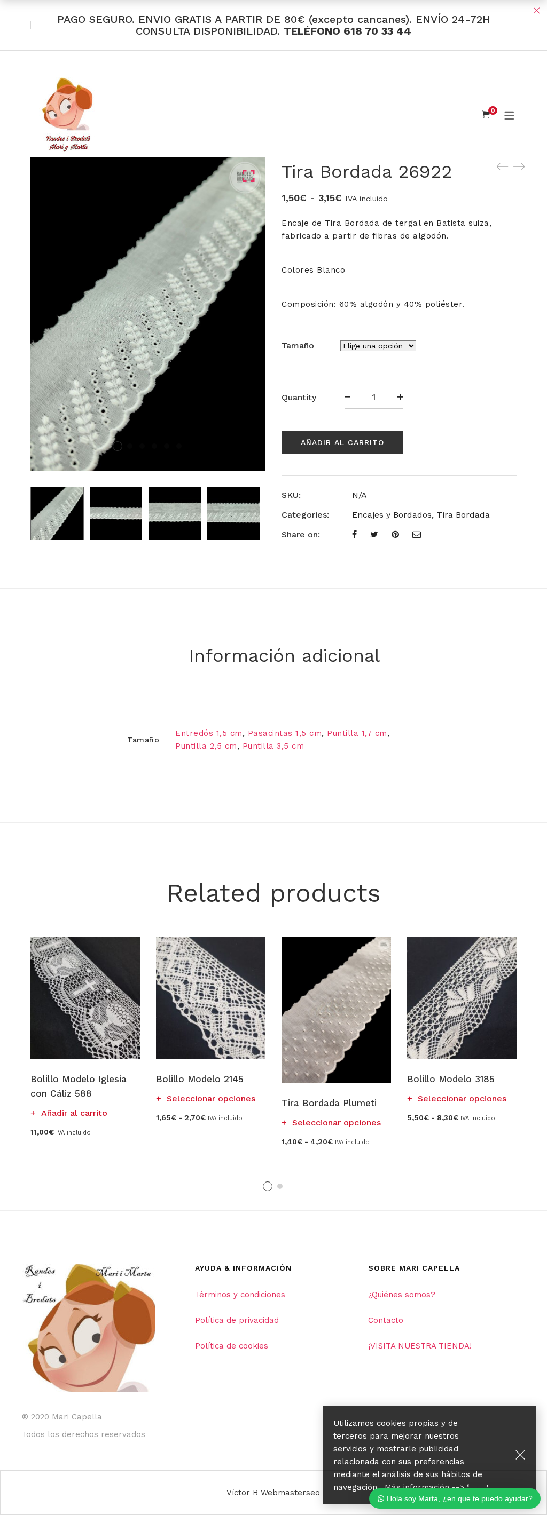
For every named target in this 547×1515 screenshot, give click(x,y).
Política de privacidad (237, 1320)
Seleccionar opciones (211, 1098)
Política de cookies (231, 1346)
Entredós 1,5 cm (209, 733)
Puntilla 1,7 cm (357, 733)
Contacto (385, 1320)
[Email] (416, 534)
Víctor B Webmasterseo (273, 1492)
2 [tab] (280, 1186)
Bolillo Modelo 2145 (200, 1079)
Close (536, 10)
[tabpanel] (85, 1036)
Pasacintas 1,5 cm (285, 733)
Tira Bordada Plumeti (329, 1103)
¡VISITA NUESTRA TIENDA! (420, 1346)
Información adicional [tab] (284, 655)
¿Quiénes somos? (401, 1294)
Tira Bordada (463, 515)
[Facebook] (354, 534)
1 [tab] (267, 1186)
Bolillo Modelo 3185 (451, 1079)
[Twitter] (374, 534)
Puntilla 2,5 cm (206, 746)
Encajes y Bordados (392, 515)
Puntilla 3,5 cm (273, 746)
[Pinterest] (395, 534)
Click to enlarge (249, 176)
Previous (22, 513)
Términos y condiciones (240, 1294)
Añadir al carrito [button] (74, 1113)
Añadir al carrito (342, 442)
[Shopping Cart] (486, 115)
